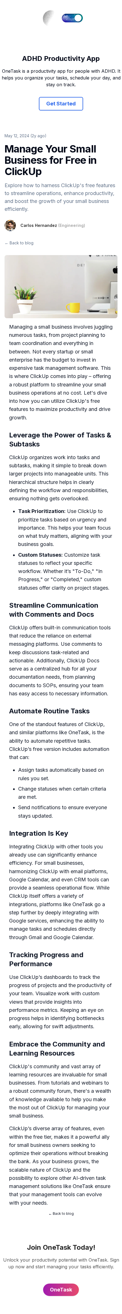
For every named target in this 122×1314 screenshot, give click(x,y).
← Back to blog (19, 242)
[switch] (72, 18)
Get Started (61, 104)
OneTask (78, 732)
